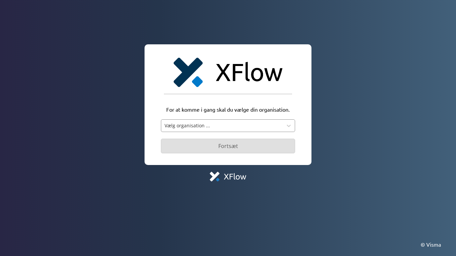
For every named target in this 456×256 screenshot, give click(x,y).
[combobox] (222, 125)
